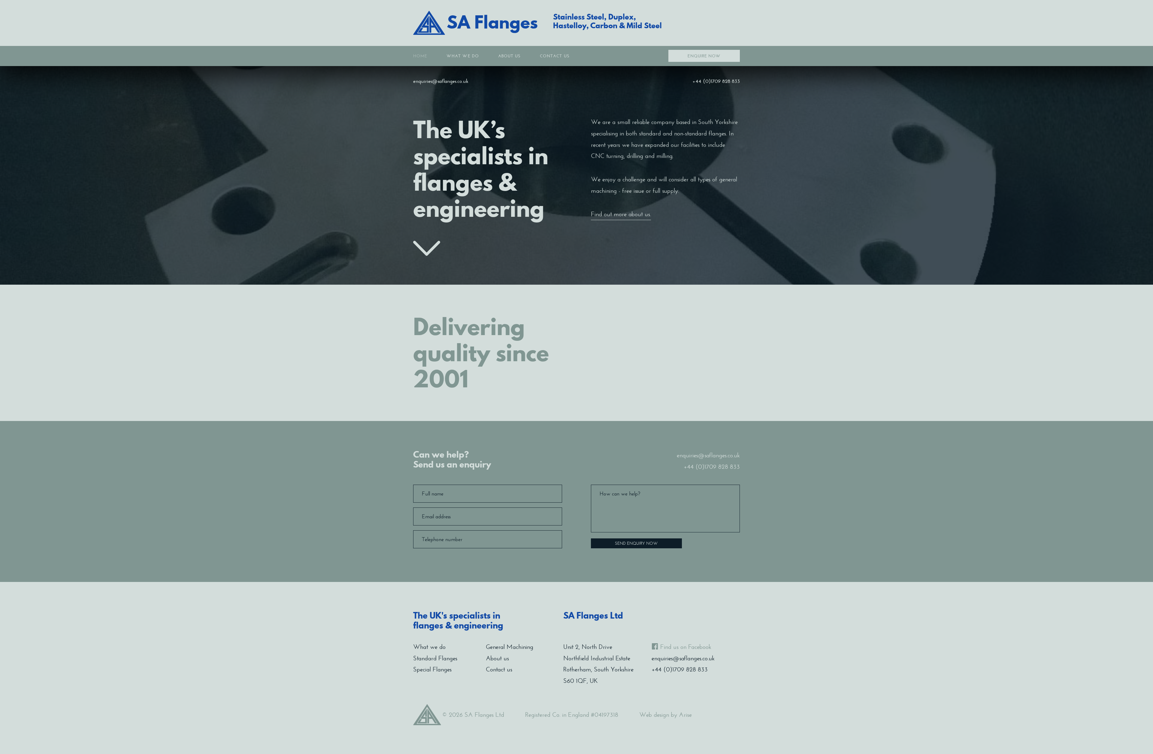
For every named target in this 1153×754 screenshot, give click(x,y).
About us (509, 56)
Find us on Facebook (685, 647)
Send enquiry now (636, 543)
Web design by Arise (665, 715)
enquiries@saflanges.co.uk (440, 81)
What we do (462, 56)
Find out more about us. (621, 214)
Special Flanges (432, 669)
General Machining (509, 647)
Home (420, 56)
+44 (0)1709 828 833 (716, 81)
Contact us (555, 56)
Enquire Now (704, 56)
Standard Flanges (435, 658)
